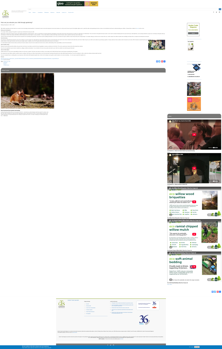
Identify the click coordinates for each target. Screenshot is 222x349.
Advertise (52, 12)
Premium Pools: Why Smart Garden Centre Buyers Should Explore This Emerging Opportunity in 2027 (122, 313)
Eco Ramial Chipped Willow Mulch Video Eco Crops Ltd (179, 250)
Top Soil (4, 63)
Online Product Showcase (90, 311)
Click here (121, 338)
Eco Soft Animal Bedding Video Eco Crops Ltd (177, 282)
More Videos (169, 284)
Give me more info (47, 347)
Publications (46, 12)
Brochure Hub (70, 12)
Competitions (40, 12)
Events (168, 152)
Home (30, 12)
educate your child (6, 61)
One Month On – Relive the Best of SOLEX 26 (177, 184)
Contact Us (64, 12)
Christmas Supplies (89, 309)
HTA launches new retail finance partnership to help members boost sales (122, 310)
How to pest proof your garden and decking (10, 110)
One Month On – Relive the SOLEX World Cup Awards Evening (181, 150)
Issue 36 (189, 41)
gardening (5, 62)
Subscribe (58, 12)
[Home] (6, 14)
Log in (2, 59)
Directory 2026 (88, 305)
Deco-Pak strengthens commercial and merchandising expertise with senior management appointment (122, 305)
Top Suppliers (88, 313)
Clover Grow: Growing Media (90, 307)
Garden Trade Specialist (73, 300)
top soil (137, 28)
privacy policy (75, 332)
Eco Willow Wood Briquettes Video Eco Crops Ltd (178, 217)
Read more (6, 115)
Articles (34, 12)
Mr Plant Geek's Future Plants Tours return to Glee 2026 (120, 307)
